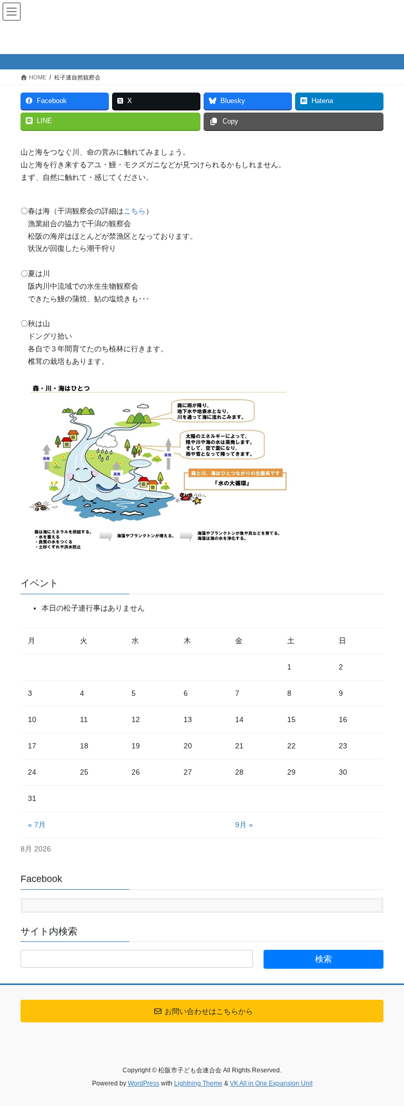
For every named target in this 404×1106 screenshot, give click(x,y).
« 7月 (37, 824)
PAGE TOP (385, 1063)
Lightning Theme (198, 1083)
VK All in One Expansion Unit (271, 1083)
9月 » (244, 824)
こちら (135, 211)
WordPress (143, 1083)
